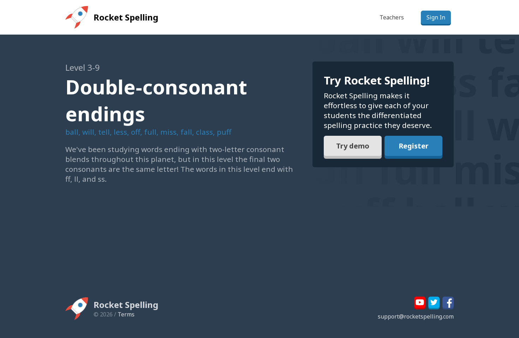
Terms (126, 314)
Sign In (435, 17)
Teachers (392, 17)
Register (414, 146)
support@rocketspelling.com (416, 316)
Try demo (352, 146)
